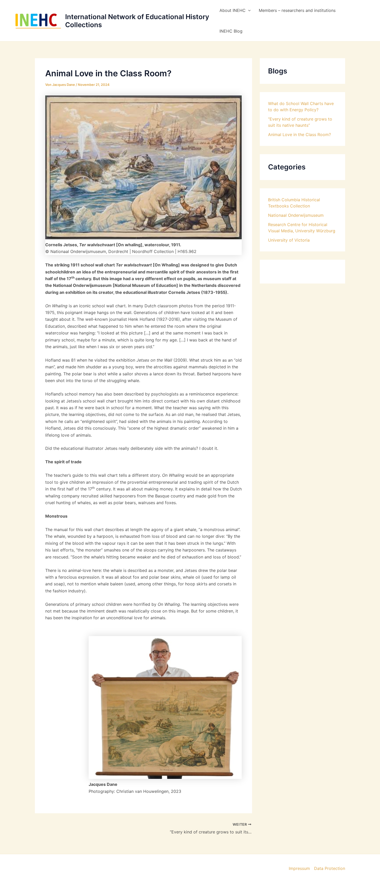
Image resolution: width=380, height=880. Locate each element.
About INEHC (232, 10)
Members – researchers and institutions (297, 10)
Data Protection (329, 868)
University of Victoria (289, 240)
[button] (248, 10)
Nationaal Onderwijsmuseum (296, 215)
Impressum (299, 868)
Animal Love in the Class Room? (299, 134)
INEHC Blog (230, 31)
